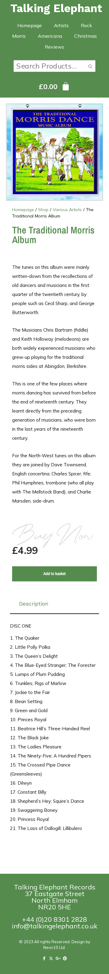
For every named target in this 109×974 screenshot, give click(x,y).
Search (90, 67)
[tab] (54, 603)
